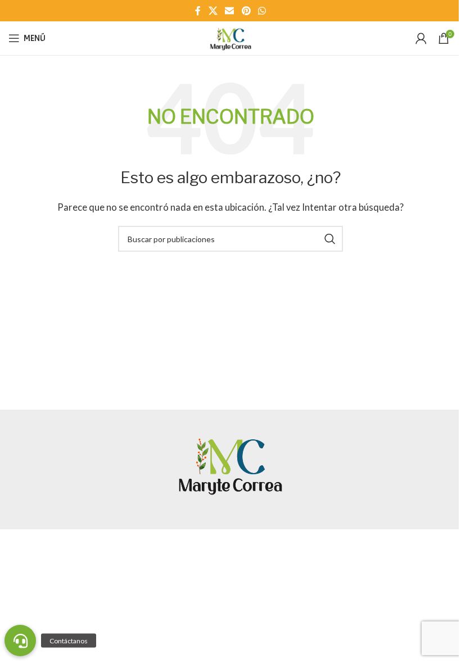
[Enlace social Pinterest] (246, 10)
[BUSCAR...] (330, 239)
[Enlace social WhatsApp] (261, 10)
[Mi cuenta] (421, 38)
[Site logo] (230, 37)
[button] (20, 640)
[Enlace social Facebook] (198, 10)
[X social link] (213, 10)
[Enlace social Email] (230, 10)
